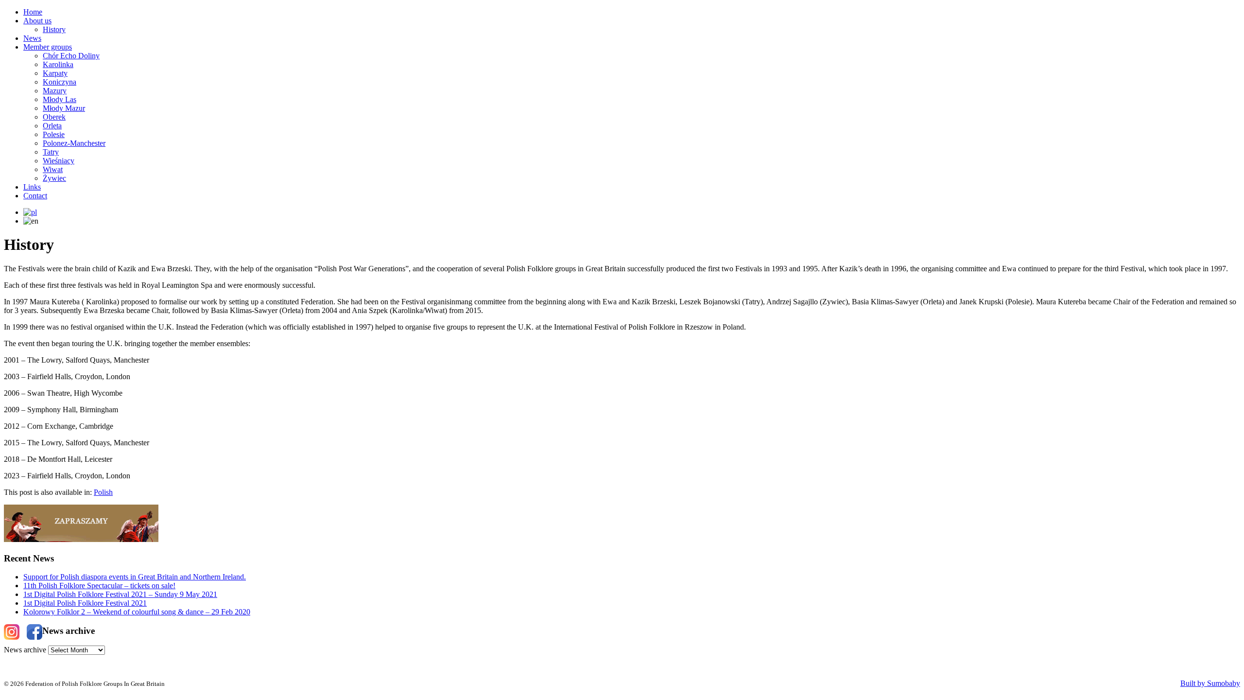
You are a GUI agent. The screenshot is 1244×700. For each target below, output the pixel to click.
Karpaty (55, 73)
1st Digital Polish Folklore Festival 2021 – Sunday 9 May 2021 (120, 594)
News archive (25, 650)
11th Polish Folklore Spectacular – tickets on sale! (99, 585)
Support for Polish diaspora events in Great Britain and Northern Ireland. (134, 577)
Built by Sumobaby (1210, 683)
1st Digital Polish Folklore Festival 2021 (85, 603)
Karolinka (58, 64)
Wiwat (53, 169)
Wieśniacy (58, 161)
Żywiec (54, 178)
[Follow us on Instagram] (11, 632)
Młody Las (59, 99)
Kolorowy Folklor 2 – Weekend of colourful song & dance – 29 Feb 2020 (136, 612)
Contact (35, 196)
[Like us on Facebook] (34, 632)
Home (32, 12)
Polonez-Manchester (74, 143)
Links (32, 187)
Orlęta (52, 126)
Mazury (55, 91)
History (54, 29)
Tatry (51, 152)
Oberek (54, 117)
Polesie (54, 134)
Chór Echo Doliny (71, 56)
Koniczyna (59, 82)
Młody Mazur (64, 108)
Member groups (47, 47)
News (32, 38)
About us (37, 21)
